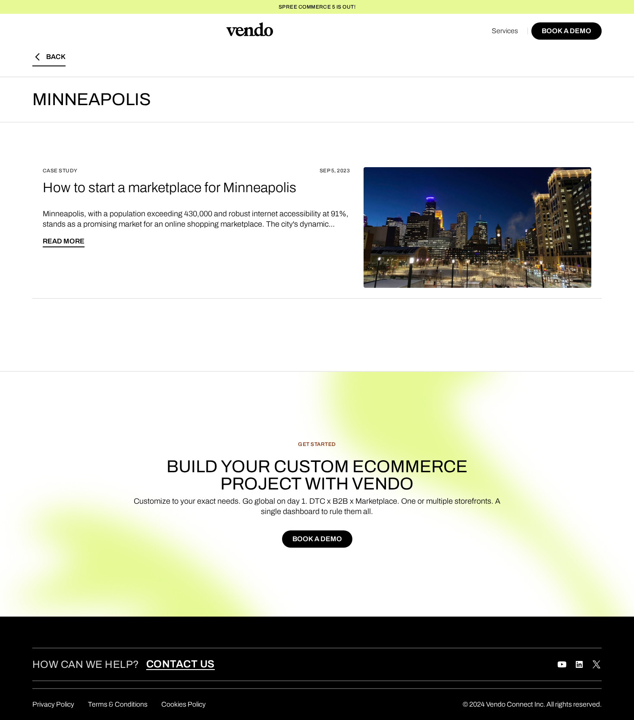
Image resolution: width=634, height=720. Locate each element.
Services (505, 30)
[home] (249, 31)
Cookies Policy (183, 704)
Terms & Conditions (118, 704)
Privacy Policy (53, 704)
